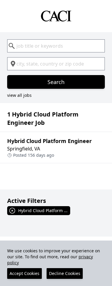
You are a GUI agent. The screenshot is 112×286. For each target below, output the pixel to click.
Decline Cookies (64, 273)
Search (56, 82)
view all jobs (19, 95)
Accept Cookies (24, 273)
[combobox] (56, 45)
